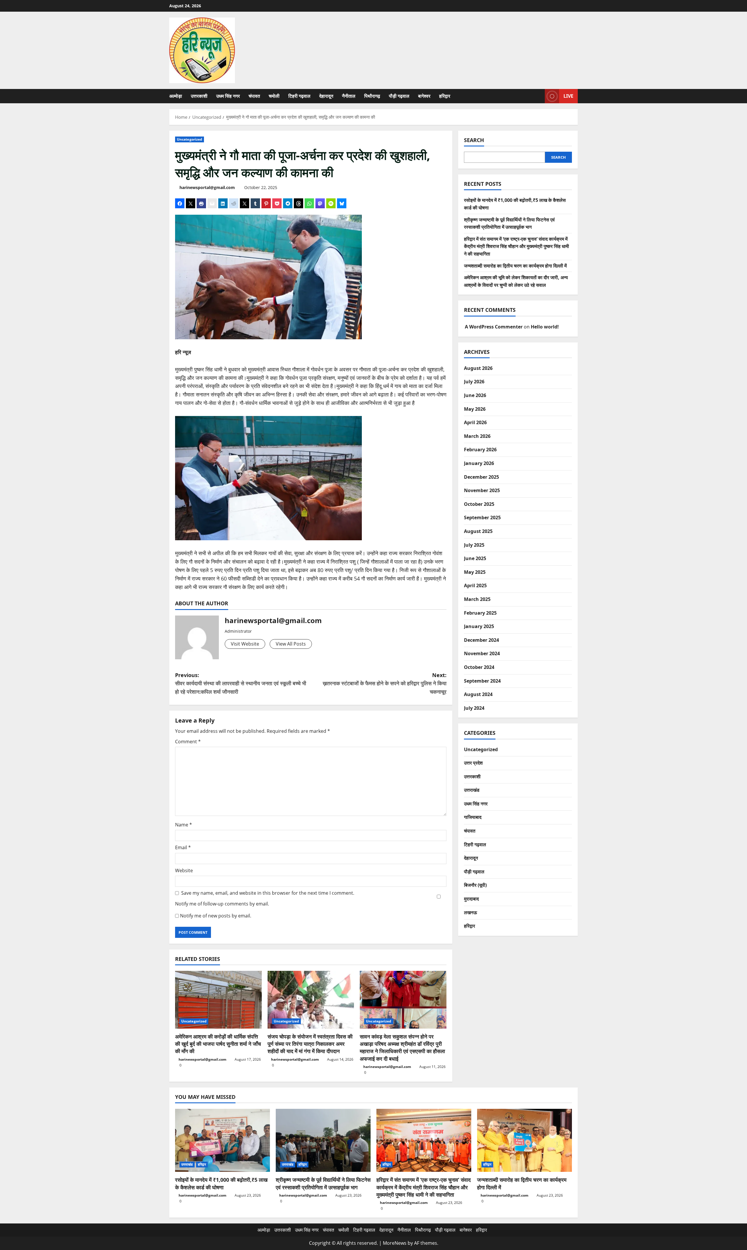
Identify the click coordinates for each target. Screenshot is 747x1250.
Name (183, 824)
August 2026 (478, 368)
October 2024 (479, 667)
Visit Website (245, 644)
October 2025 (479, 504)
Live (568, 96)
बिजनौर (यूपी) (475, 885)
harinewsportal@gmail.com (207, 187)
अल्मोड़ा (175, 96)
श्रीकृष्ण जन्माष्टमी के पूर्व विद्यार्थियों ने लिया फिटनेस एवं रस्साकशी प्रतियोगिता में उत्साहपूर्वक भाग (323, 1183)
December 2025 (481, 477)
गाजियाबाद (472, 817)
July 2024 (474, 708)
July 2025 (474, 545)
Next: (384, 683)
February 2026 (480, 449)
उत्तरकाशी (199, 96)
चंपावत (254, 96)
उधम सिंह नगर (228, 96)
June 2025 (475, 558)
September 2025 (482, 517)
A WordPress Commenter (494, 327)
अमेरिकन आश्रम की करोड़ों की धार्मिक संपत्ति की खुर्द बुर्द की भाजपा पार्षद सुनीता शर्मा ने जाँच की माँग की (218, 1044)
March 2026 (477, 436)
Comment (188, 741)
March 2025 (477, 599)
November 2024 (482, 653)
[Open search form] (538, 96)
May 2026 (475, 409)
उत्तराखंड (471, 790)
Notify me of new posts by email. (215, 915)
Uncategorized (189, 139)
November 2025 (482, 490)
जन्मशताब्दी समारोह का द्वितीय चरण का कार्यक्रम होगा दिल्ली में (515, 266)
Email (183, 847)
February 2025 (480, 613)
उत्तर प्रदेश (473, 763)
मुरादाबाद (471, 899)
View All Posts (291, 644)
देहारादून (326, 96)
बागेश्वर (424, 96)
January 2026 (479, 463)
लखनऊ (470, 912)
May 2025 (475, 572)
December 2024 (481, 640)
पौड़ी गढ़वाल (399, 96)
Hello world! (545, 327)
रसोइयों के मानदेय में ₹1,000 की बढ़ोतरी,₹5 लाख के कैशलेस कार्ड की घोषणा (221, 1183)
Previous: (240, 683)
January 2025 (479, 626)
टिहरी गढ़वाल (299, 96)
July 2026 (474, 381)
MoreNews (394, 1243)
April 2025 (475, 585)
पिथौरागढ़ (372, 96)
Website (184, 870)
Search (474, 140)
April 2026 (475, 422)
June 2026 (475, 395)
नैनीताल (348, 96)
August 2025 (478, 531)
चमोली (274, 96)
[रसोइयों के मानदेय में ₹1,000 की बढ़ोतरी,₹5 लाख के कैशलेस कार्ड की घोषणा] (222, 1140)
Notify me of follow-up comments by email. (222, 904)
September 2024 (482, 681)
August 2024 (478, 694)
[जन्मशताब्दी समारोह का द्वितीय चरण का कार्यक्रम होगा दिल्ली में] (524, 1140)
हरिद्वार (444, 96)
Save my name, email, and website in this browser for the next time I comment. (267, 893)
